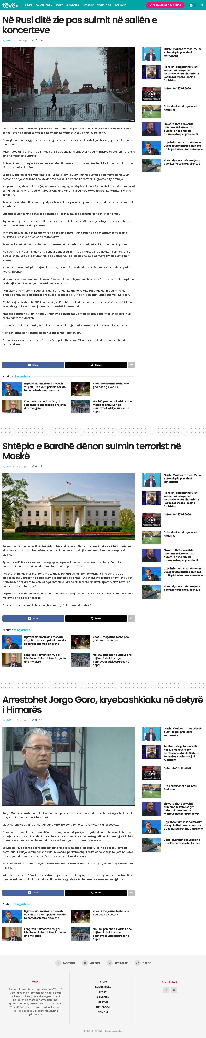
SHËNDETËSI (72, 5)
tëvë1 (8, 466)
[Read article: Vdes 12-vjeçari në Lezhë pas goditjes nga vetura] (80, 389)
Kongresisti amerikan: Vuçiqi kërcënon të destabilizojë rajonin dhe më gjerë (45, 405)
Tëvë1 (8, 40)
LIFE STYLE (88, 5)
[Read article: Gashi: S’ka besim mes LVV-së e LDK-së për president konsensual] (151, 54)
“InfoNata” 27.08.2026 (177, 88)
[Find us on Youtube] (174, 990)
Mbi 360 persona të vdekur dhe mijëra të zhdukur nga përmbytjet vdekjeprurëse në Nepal (112, 406)
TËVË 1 (100, 1031)
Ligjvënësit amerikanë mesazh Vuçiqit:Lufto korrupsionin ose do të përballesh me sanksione (45, 387)
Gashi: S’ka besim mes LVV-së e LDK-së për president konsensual (183, 52)
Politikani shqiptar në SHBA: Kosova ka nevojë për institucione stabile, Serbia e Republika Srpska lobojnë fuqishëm (181, 73)
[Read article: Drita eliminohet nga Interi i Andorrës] (151, 112)
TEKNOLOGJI (104, 5)
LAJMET (28, 5)
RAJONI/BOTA (44, 5)
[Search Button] (202, 5)
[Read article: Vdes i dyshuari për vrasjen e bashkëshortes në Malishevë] (151, 165)
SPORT (59, 5)
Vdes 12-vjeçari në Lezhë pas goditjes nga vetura (111, 385)
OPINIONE (120, 5)
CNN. (80, 566)
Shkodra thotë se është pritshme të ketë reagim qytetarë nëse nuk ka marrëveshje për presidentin (182, 129)
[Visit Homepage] (10, 5)
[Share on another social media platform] (131, 365)
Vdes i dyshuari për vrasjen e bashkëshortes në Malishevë (182, 162)
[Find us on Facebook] (166, 990)
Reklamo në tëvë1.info (166, 5)
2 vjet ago (22, 40)
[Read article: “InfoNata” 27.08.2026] (151, 94)
